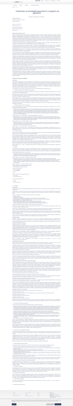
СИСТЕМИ (14, 392)
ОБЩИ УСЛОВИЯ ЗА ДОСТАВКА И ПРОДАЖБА (54, 395)
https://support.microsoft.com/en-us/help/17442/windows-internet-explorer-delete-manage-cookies (27, 290)
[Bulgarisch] (17, 2)
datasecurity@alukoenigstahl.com (36, 327)
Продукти (14, 393)
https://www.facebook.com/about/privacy (18, 259)
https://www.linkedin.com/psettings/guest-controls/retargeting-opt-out (35, 274)
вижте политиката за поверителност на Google (27, 221)
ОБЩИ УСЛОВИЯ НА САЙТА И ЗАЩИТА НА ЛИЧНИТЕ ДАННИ (55, 397)
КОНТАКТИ (51, 392)
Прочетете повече (57, 404)
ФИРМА (38, 392)
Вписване (42, 0)
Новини (26, 393)
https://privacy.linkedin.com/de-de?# (44, 276)
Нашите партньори (27, 392)
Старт (13, 7)
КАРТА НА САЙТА (52, 393)
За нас (38, 393)
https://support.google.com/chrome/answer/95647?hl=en (21, 295)
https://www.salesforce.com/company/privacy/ (20, 239)
